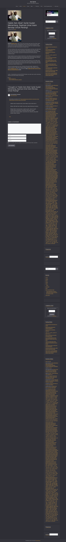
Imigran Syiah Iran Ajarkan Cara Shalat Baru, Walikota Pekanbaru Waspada (52, 93)
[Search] (57, 22)
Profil (41, 6)
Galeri (32, 6)
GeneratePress (38, 540)
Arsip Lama (56, 6)
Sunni (47, 83)
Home (17, 6)
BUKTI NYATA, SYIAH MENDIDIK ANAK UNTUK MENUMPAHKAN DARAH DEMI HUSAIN (51, 74)
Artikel (21, 6)
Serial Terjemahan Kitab (48, 6)
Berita (24, 6)
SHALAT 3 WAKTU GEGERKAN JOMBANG (15, 79)
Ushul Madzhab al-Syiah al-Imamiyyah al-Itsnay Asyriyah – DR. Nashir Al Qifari (52, 292)
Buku (47, 285)
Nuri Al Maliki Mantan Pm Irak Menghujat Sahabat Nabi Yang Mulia (51, 61)
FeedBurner (54, 38)
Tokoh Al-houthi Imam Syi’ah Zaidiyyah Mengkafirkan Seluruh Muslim (51, 65)
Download (37, 6)
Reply (10, 116)
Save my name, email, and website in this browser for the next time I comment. (23, 142)
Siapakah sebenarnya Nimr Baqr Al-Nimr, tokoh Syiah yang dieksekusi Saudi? (51, 99)
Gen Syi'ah (33, 1)
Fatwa (28, 6)
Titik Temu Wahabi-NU (12, 78)
